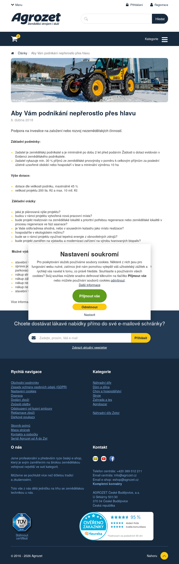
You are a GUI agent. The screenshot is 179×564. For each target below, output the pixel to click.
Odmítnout (90, 307)
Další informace (89, 285)
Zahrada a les (102, 399)
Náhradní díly (102, 382)
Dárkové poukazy (23, 417)
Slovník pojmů (20, 425)
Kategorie (151, 39)
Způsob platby (21, 404)
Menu (18, 5)
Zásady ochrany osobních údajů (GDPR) (39, 387)
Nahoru (152, 555)
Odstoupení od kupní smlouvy (31, 408)
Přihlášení (136, 5)
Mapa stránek (20, 430)
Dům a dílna (101, 387)
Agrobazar (100, 404)
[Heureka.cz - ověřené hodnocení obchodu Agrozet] (116, 525)
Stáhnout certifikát (22, 536)
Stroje (97, 395)
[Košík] (16, 39)
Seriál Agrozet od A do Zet (29, 438)
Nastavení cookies (23, 391)
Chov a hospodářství (107, 391)
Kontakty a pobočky (24, 434)
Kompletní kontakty (107, 483)
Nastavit (89, 314)
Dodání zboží (20, 399)
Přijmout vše (89, 295)
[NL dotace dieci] (89, 80)
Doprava (17, 395)
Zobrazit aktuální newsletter (89, 347)
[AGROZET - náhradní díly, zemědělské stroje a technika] (12, 53)
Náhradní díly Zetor (106, 413)
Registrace (161, 5)
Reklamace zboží (23, 412)
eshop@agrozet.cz (126, 479)
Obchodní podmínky (25, 382)
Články (22, 53)
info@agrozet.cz (125, 475)
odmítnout (118, 280)
